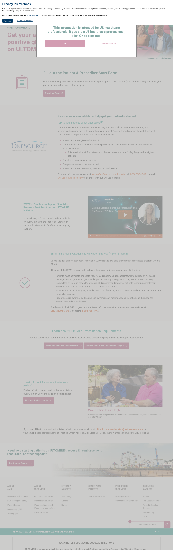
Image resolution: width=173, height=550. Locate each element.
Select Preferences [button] (25, 21)
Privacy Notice (32, 15)
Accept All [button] (7, 21)
